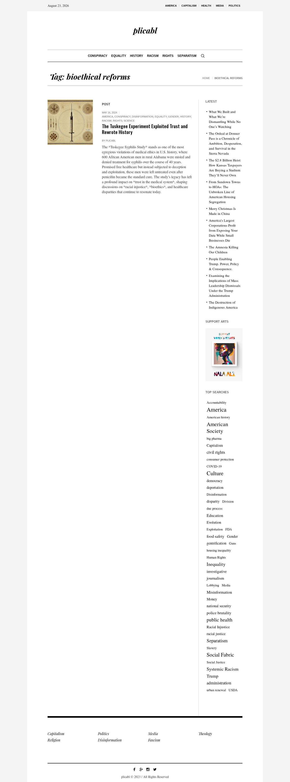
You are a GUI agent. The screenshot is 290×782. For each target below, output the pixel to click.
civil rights (216, 452)
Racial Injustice (218, 626)
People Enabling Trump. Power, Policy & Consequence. (224, 264)
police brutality (219, 612)
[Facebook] (134, 769)
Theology (205, 733)
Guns (232, 543)
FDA (228, 529)
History (185, 116)
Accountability (216, 402)
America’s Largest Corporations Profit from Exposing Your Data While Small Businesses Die (223, 230)
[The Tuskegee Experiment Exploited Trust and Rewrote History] (70, 122)
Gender (173, 116)
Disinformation (142, 116)
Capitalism (215, 445)
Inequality (216, 564)
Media (226, 585)
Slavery (212, 648)
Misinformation (219, 592)
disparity (213, 501)
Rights (117, 120)
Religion (54, 740)
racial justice (216, 633)
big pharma (214, 438)
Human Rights (216, 557)
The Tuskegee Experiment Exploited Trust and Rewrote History (145, 128)
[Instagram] (148, 769)
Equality (161, 116)
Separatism (217, 640)
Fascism (154, 740)
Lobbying (213, 585)
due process (214, 508)
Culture (215, 473)
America (107, 116)
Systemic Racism (223, 669)
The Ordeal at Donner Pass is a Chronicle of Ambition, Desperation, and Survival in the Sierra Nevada (225, 143)
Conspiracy (122, 116)
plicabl (111, 140)
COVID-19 (214, 466)
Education (215, 515)
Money (212, 599)
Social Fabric (220, 654)
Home (206, 78)
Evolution (214, 522)
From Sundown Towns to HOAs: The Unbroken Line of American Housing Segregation (224, 192)
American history (218, 417)
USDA (233, 690)
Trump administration (219, 679)
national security (219, 605)
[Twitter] (154, 769)
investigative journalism (217, 575)
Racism (106, 120)
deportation (215, 487)
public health (219, 619)
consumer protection (220, 459)
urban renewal (216, 690)
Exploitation (215, 529)
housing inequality (219, 550)
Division (228, 501)
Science (129, 120)
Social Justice (216, 662)
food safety (215, 536)
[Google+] (141, 769)
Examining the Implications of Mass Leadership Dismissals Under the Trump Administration (224, 285)
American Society (217, 427)
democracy (214, 480)
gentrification (216, 543)
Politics (103, 733)
